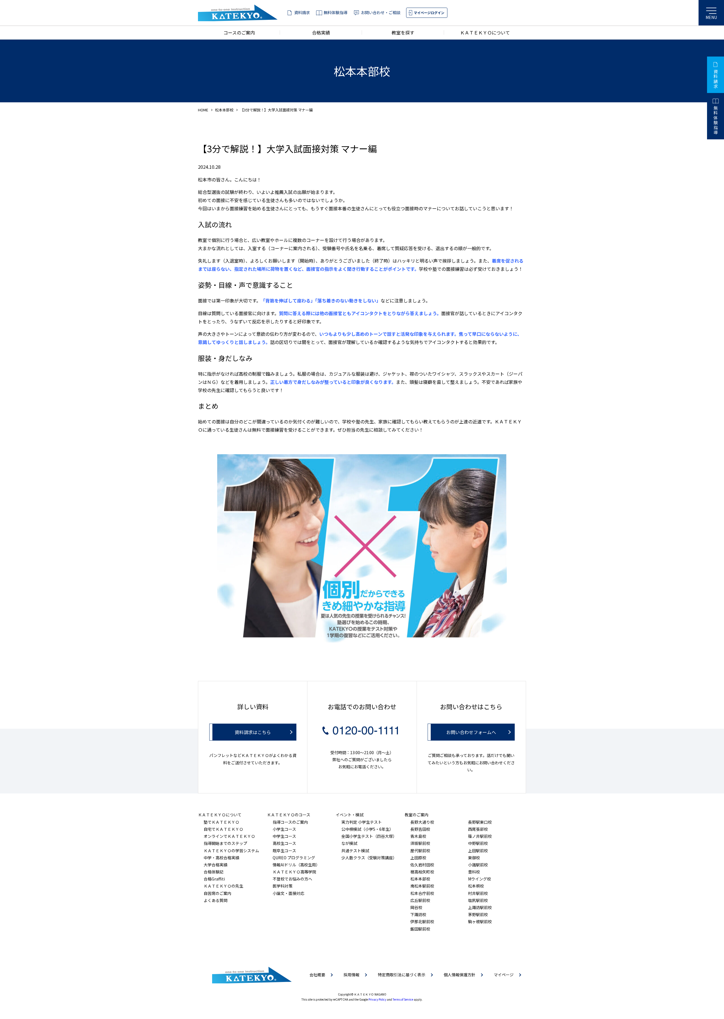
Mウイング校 (479, 879)
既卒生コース (284, 850)
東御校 (474, 857)
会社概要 (317, 974)
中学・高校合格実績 (221, 857)
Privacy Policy (377, 999)
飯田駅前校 (420, 929)
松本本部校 (224, 109)
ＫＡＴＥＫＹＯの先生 (223, 886)
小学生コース (284, 829)
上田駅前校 (478, 850)
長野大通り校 (422, 822)
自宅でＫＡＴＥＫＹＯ (223, 829)
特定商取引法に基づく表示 (401, 974)
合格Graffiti (214, 879)
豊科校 (474, 872)
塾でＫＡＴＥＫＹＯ (221, 822)
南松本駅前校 (422, 886)
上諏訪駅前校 (480, 907)
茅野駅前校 (478, 914)
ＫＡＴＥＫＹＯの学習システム (231, 850)
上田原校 (418, 857)
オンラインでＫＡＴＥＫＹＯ (229, 836)
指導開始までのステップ (225, 843)
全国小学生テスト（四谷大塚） (369, 836)
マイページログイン (429, 12)
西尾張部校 (478, 829)
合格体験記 (213, 872)
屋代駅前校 (420, 850)
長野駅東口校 (480, 822)
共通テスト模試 (355, 850)
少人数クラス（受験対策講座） (369, 857)
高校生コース (284, 843)
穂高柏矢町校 (422, 872)
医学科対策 (282, 886)
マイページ (504, 974)
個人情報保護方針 (459, 974)
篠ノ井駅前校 (480, 836)
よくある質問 (215, 900)
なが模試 (349, 843)
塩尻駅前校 (478, 900)
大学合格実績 (215, 864)
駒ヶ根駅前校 (480, 921)
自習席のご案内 (217, 893)
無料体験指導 (335, 12)
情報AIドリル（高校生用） (296, 864)
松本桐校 (476, 886)
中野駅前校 (478, 843)
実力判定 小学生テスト (361, 822)
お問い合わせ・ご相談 (380, 12)
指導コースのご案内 (290, 822)
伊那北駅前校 (422, 921)
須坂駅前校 (420, 843)
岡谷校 (416, 907)
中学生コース (284, 836)
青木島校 (418, 836)
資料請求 (302, 12)
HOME (203, 109)
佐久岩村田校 (422, 864)
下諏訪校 (418, 914)
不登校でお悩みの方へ (292, 879)
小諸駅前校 (478, 864)
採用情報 (351, 974)
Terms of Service (403, 999)
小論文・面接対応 (288, 893)
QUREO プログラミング (294, 857)
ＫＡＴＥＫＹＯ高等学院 (294, 872)
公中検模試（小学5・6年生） (367, 829)
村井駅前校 (478, 893)
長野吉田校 (420, 829)
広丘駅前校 (420, 900)
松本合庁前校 (422, 893)
